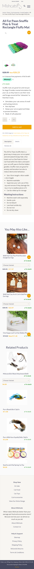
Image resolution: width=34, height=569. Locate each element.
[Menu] (27, 6)
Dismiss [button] (17, 567)
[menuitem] (15, 1)
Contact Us (17, 527)
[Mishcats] (14, 6)
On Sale (17, 486)
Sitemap (17, 537)
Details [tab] (17, 141)
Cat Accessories (15, 12)
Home (4, 12)
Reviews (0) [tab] (7, 146)
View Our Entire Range (17, 501)
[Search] (23, 6)
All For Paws (24, 133)
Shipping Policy (17, 545)
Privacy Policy (17, 541)
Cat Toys (10, 135)
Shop (8, 12)
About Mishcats (17, 523)
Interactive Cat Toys (17, 135)
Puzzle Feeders (24, 12)
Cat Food (17, 490)
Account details (15, 1)
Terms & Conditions (17, 552)
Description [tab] (8, 141)
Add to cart (17, 127)
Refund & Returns (17, 549)
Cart (22, 1)
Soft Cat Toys (26, 135)
